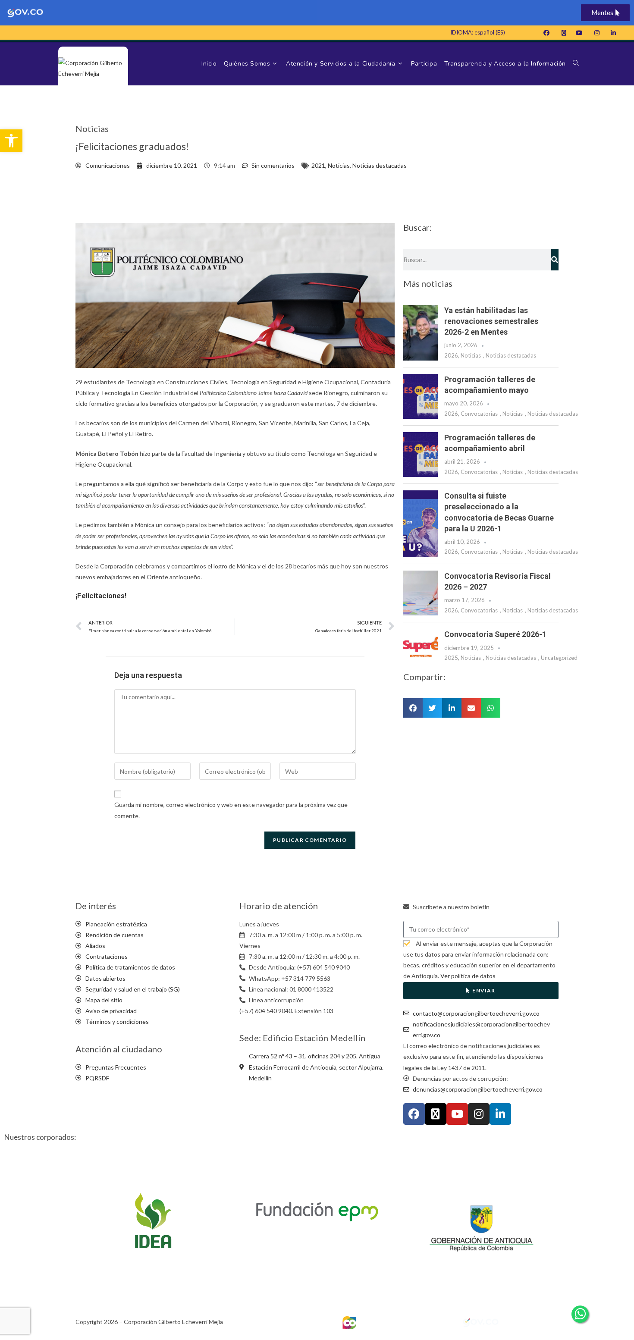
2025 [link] (451, 657)
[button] (413, 708)
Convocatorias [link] (479, 413)
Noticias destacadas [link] (379, 165)
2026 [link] (451, 355)
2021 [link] (318, 165)
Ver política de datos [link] (468, 975)
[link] (11, 140)
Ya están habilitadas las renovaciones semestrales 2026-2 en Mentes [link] (491, 321)
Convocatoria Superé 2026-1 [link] (495, 634)
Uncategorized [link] (559, 657)
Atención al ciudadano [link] (118, 1049)
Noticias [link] (339, 165)
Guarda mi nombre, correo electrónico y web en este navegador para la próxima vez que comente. (231, 810)
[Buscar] (555, 259)
